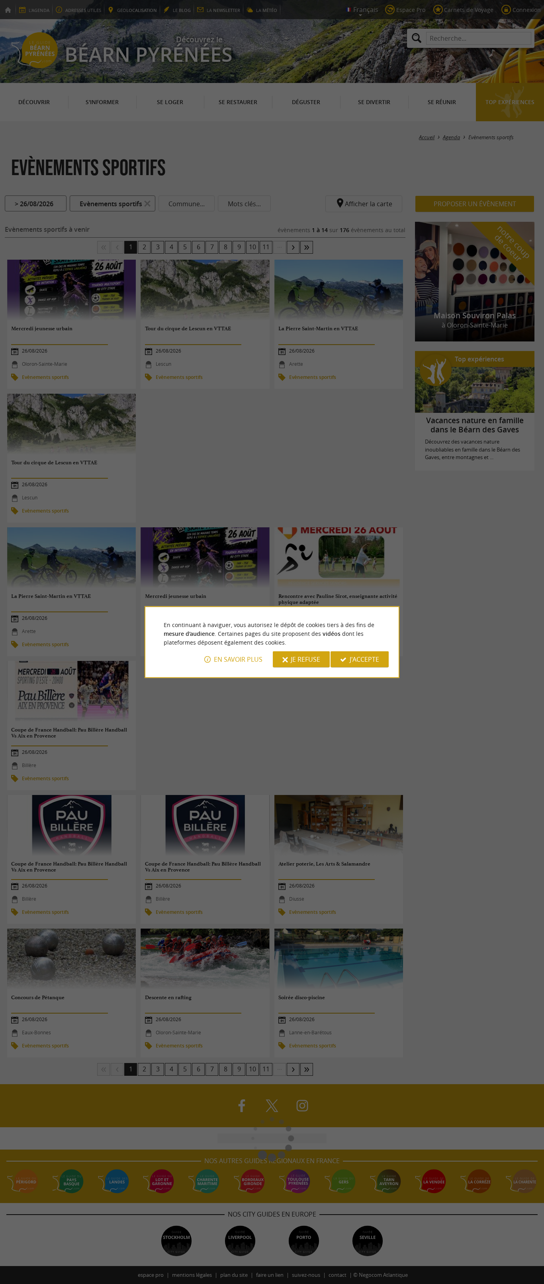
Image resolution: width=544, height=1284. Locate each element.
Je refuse (305, 659)
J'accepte (364, 659)
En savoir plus (238, 659)
